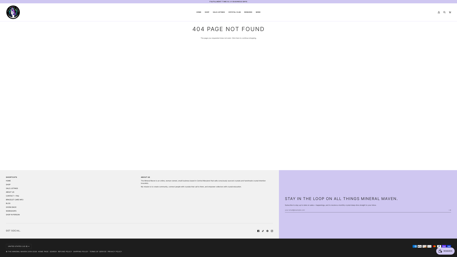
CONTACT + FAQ (12, 196)
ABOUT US (10, 192)
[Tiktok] (263, 231)
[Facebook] (258, 231)
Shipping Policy (81, 251)
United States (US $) (18, 246)
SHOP (8, 184)
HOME (8, 181)
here (237, 38)
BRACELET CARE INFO (14, 200)
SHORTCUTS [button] (11, 177)
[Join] (448, 210)
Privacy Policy (115, 251)
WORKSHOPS (11, 211)
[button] (207, 12)
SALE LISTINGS (12, 188)
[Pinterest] (267, 231)
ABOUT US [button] (145, 177)
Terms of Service (98, 251)
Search (53, 251)
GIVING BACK (11, 207)
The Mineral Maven (17, 251)
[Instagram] (272, 231)
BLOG (8, 203)
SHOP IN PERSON (13, 215)
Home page (43, 251)
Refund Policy (65, 251)
